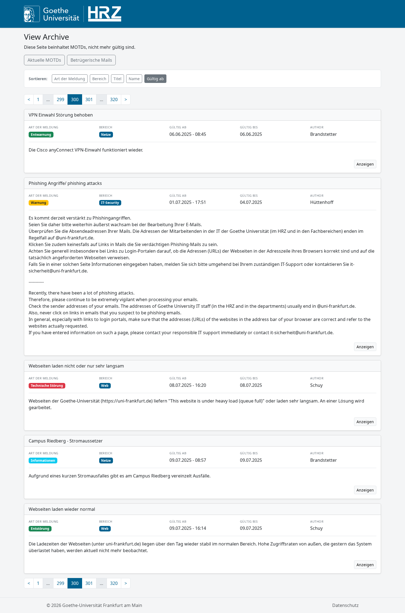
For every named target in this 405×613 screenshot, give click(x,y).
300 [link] (75, 99)
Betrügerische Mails (91, 60)
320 (114, 99)
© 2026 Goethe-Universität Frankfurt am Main (94, 605)
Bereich (99, 78)
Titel (117, 78)
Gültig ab (155, 78)
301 (89, 99)
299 (60, 99)
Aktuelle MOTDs (44, 60)
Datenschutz (345, 605)
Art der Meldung (69, 78)
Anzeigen (365, 164)
